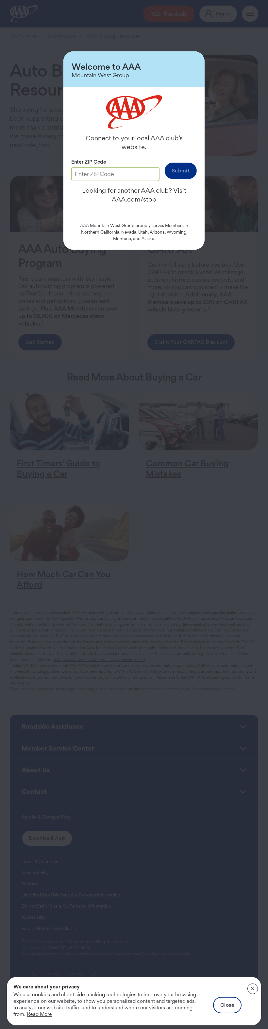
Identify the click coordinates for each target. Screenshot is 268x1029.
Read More (39, 1014)
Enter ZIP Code (88, 162)
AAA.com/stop (134, 199)
